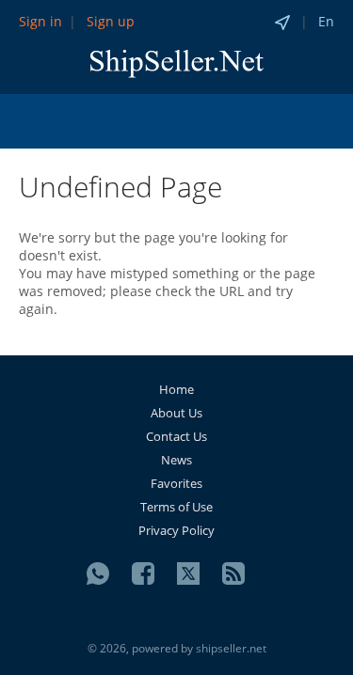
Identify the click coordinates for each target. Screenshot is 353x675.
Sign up (111, 21)
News (176, 459)
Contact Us (176, 436)
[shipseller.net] (177, 62)
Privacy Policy (176, 530)
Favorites (176, 483)
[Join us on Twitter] (188, 573)
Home (176, 389)
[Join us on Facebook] (143, 573)
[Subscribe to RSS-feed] (233, 573)
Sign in (40, 21)
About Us (176, 412)
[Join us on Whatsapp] (98, 573)
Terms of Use (176, 506)
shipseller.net (231, 648)
